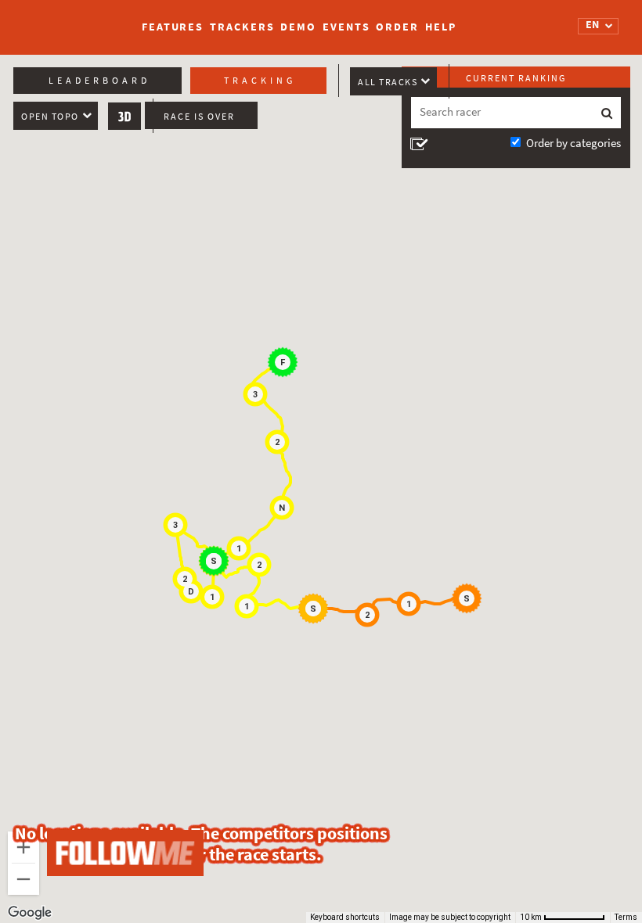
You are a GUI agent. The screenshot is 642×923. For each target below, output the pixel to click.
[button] (469, 600)
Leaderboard (99, 80)
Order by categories (573, 143)
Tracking (260, 80)
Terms (626, 917)
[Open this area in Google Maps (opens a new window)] (30, 913)
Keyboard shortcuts (345, 917)
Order (397, 27)
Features (173, 27)
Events (346, 27)
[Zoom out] (23, 879)
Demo (298, 27)
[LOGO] (71, 19)
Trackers (242, 27)
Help (440, 27)
